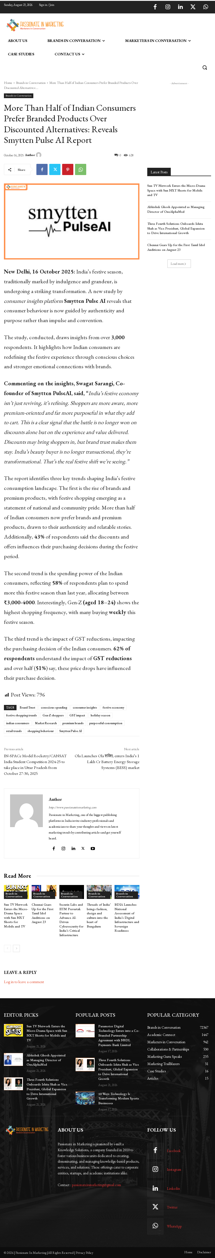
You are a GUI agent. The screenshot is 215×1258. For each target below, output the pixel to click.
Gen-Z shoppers (53, 715)
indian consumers (17, 723)
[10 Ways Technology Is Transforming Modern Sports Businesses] (85, 1098)
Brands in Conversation (31, 83)
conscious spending (54, 707)
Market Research (46, 723)
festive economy (113, 707)
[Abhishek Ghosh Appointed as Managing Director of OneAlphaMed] (13, 1059)
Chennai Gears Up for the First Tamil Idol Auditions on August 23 (42, 913)
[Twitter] (192, 7)
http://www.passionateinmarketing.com (73, 807)
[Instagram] (167, 7)
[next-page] (16, 948)
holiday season (100, 715)
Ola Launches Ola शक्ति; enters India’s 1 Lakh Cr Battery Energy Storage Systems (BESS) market (107, 761)
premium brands (73, 723)
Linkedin (173, 1188)
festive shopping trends (21, 715)
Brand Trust (27, 707)
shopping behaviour (40, 731)
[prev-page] (7, 948)
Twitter (172, 1207)
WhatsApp (174, 1226)
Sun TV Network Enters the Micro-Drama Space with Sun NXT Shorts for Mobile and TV (16, 915)
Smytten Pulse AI (70, 731)
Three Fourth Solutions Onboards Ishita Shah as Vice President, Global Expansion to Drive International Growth (176, 228)
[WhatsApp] (205, 7)
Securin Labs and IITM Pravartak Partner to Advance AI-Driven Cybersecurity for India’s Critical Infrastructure (71, 919)
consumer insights (85, 707)
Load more (177, 263)
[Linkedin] (180, 7)
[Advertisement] (131, 24)
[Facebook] (155, 7)
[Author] (39, 155)
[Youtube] (93, 847)
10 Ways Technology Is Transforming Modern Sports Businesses (118, 1099)
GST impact (77, 715)
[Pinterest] (67, 169)
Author (30, 155)
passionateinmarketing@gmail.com (96, 1185)
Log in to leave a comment (24, 981)
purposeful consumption (105, 723)
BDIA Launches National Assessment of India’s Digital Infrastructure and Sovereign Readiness (126, 917)
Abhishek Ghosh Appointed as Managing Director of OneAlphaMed (176, 209)
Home (8, 83)
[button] (204, 67)
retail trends (14, 731)
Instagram (174, 1169)
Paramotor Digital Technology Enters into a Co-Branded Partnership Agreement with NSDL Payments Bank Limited (118, 1035)
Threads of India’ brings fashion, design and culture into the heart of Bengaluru (99, 915)
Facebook (174, 1150)
